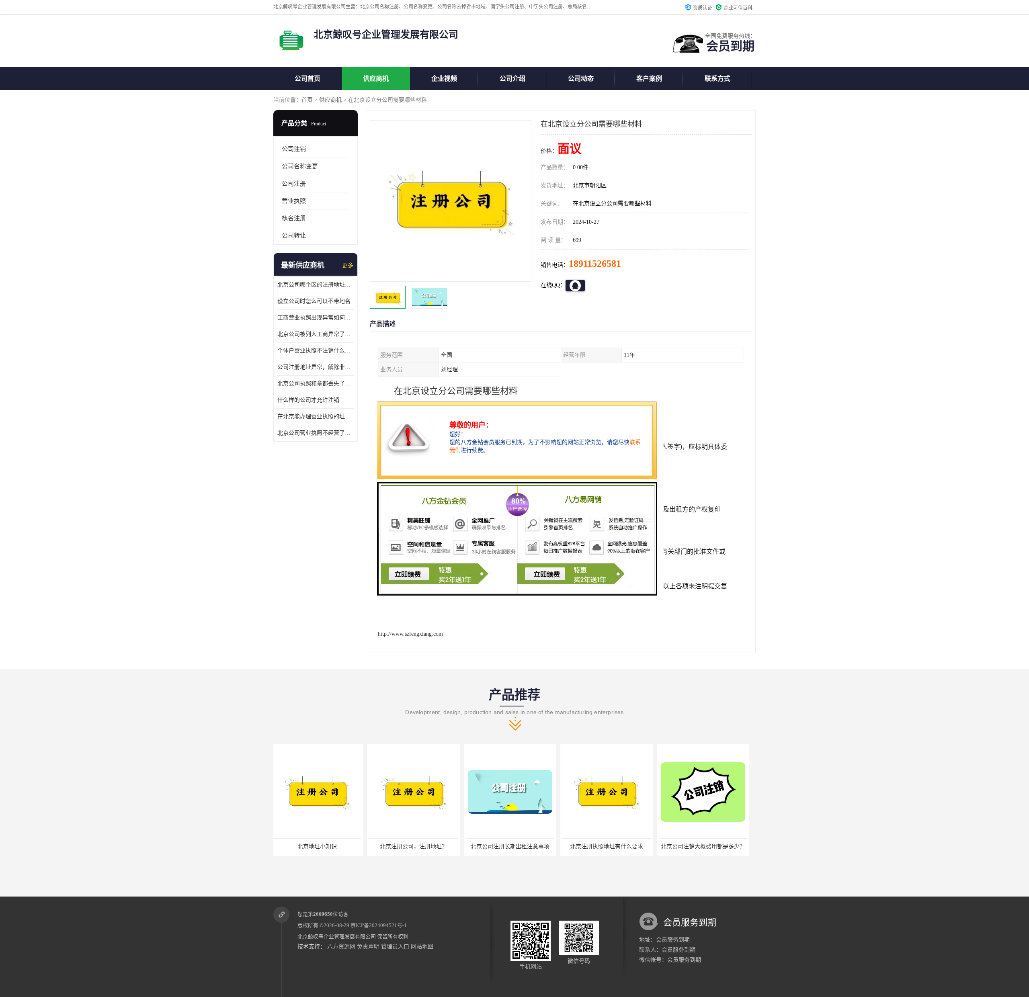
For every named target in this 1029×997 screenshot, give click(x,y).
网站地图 (422, 947)
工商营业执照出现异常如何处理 (315, 318)
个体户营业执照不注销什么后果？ (315, 351)
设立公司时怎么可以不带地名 (314, 301)
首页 (307, 100)
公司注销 (294, 149)
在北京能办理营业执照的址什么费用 (315, 417)
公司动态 (581, 78)
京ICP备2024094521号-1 (379, 925)
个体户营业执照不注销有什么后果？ (706, 846)
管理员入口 (395, 947)
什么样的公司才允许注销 (308, 400)
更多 (347, 265)
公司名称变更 (300, 166)
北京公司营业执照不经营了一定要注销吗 (315, 433)
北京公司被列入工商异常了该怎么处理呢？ (315, 334)
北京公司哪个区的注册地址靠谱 (315, 285)
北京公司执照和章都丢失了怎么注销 (315, 384)
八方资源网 (341, 947)
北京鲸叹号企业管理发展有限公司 (336, 937)
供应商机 (376, 78)
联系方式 (717, 78)
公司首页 (307, 78)
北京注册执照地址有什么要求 (512, 846)
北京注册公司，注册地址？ (319, 846)
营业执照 (294, 201)
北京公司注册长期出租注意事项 (416, 846)
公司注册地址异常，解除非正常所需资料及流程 (315, 367)
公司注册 (294, 183)
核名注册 (294, 218)
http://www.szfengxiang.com (410, 634)
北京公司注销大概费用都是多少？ (609, 846)
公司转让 (294, 235)
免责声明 (368, 947)
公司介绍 (512, 78)
